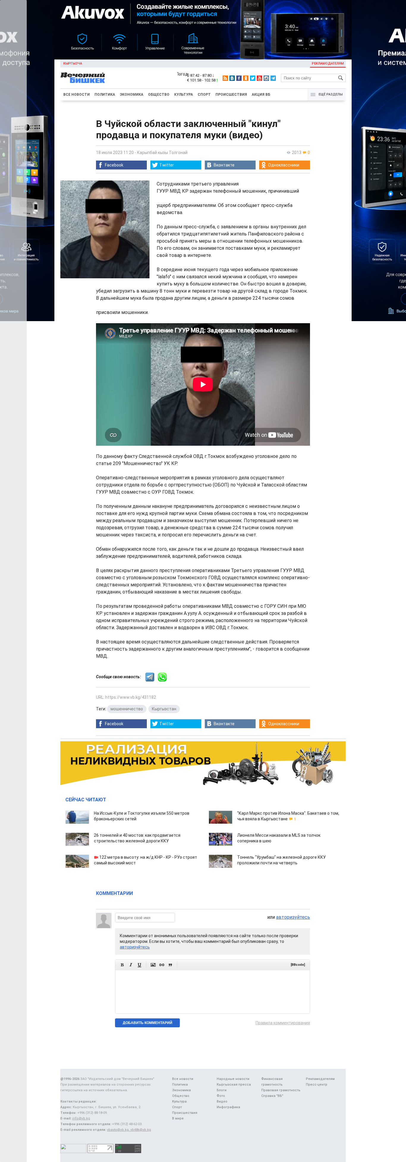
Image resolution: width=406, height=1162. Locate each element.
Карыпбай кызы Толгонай (162, 152)
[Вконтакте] (232, 78)
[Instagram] (266, 78)
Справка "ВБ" (272, 1096)
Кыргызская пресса (234, 1084)
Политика (105, 94)
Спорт (204, 94)
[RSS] (225, 78)
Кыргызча (72, 63)
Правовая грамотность (280, 1090)
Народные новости (233, 1079)
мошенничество (127, 708)
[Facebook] (239, 78)
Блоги (221, 1090)
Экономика (131, 94)
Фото (221, 1096)
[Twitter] (252, 78)
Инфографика (228, 1107)
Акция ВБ (261, 94)
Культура (183, 94)
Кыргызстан (164, 708)
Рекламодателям (328, 63)
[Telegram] (273, 78)
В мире (178, 1118)
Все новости (76, 94)
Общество (158, 94)
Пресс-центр (316, 1084)
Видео (222, 1101)
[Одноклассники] (245, 78)
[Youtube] (259, 78)
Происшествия (231, 94)
